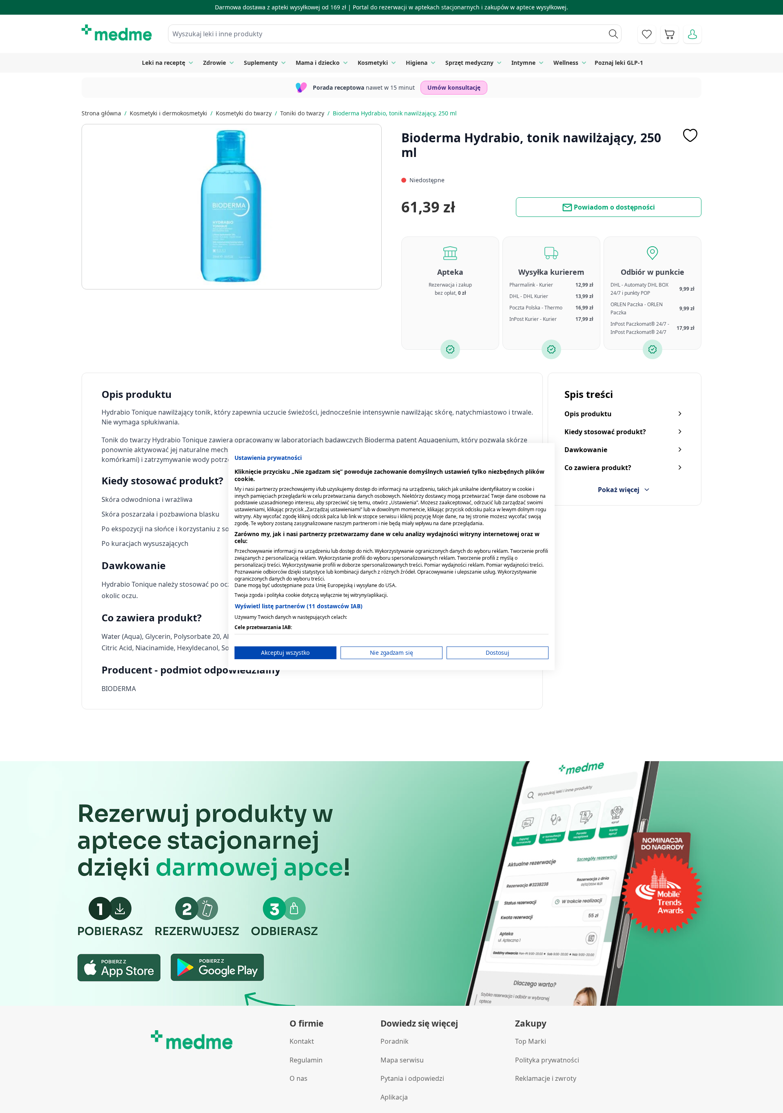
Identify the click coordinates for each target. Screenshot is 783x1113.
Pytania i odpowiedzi (412, 1078)
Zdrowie (214, 62)
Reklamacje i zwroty (545, 1078)
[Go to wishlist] (647, 34)
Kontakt (302, 1041)
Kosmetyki (373, 62)
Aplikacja (394, 1097)
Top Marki (530, 1041)
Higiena (416, 62)
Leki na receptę (163, 62)
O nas (298, 1078)
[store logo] (117, 32)
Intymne (523, 62)
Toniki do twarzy (302, 113)
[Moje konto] (692, 34)
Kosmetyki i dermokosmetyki (168, 113)
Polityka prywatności (547, 1060)
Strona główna (101, 113)
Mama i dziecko (318, 62)
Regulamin (306, 1060)
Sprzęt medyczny (469, 62)
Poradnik (394, 1041)
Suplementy (261, 62)
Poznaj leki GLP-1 (619, 62)
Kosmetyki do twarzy (244, 113)
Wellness (565, 62)
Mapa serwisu (402, 1060)
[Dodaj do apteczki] (690, 135)
